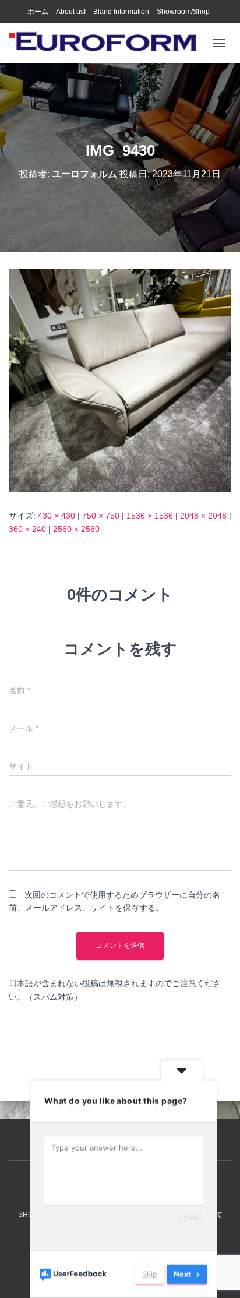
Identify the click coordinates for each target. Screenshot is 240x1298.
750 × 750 (100, 515)
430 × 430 (56, 515)
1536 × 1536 (149, 515)
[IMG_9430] (120, 380)
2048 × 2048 (203, 515)
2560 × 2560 (76, 529)
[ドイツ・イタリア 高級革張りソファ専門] (107, 43)
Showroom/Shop (183, 12)
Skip (149, 1274)
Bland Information (121, 12)
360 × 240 (27, 529)
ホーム (37, 12)
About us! (71, 12)
